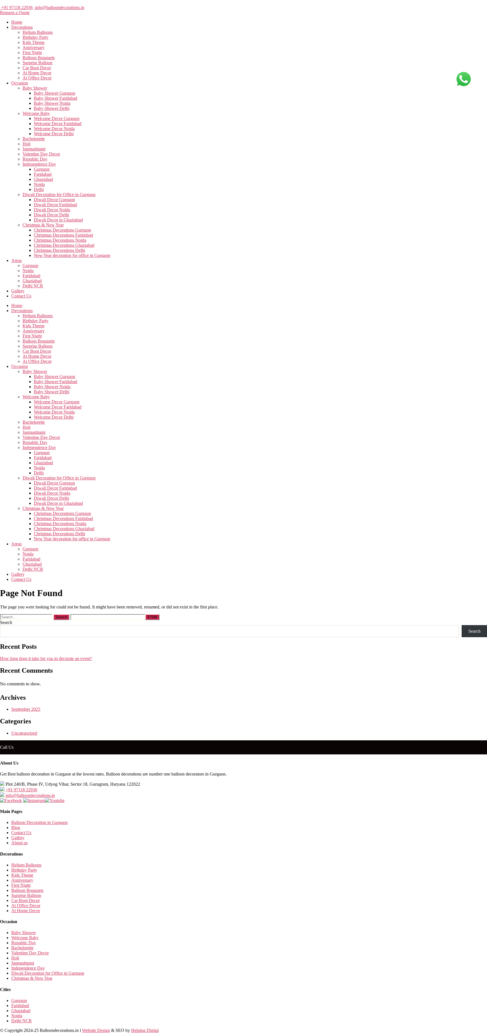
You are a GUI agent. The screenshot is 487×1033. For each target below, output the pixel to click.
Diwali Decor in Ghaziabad (58, 219)
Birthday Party (35, 37)
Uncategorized (24, 733)
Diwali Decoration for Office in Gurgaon (59, 194)
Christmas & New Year (43, 225)
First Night (32, 52)
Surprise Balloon (37, 62)
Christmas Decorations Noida (60, 240)
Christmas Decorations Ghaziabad (64, 245)
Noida (39, 184)
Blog (15, 827)
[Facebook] (11, 800)
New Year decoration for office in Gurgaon (72, 255)
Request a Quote (15, 12)
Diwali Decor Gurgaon (54, 199)
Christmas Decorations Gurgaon (62, 230)
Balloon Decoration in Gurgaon (39, 822)
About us (19, 842)
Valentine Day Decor (41, 154)
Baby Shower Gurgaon (54, 93)
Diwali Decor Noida (52, 209)
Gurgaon (42, 169)
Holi (26, 143)
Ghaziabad (43, 179)
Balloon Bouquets (39, 57)
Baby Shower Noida (52, 103)
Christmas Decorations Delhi (59, 250)
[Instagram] (34, 800)
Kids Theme (34, 42)
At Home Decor (37, 72)
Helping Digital (145, 1030)
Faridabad (43, 174)
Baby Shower (35, 88)
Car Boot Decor (37, 67)
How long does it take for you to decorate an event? (46, 658)
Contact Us (21, 296)
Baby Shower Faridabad (55, 98)
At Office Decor (37, 77)
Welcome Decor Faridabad (57, 123)
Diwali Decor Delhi (51, 214)
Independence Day (39, 164)
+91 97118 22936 (16, 7)
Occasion (19, 83)
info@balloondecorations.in (59, 7)
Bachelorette (34, 138)
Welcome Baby (36, 113)
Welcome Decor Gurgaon (56, 118)
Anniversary (34, 47)
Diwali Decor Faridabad (55, 204)
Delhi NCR (33, 285)
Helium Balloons (38, 32)
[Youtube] (55, 800)
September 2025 (25, 709)
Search (6, 622)
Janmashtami (34, 148)
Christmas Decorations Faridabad (63, 235)
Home (16, 22)
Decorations (22, 27)
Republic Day (35, 159)
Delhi (39, 189)
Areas (16, 260)
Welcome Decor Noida (54, 128)
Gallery (18, 290)
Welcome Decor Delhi (54, 133)
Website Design (96, 1030)
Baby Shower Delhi (51, 108)
